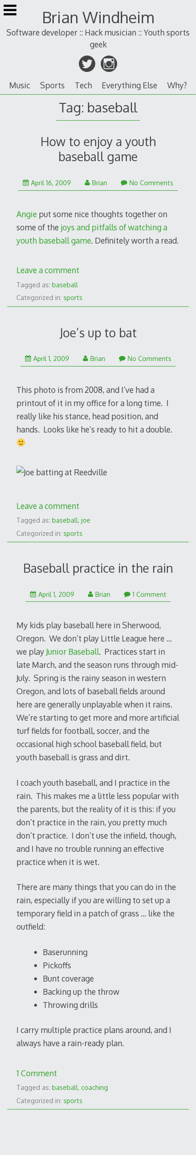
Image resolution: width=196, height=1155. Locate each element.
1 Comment (149, 594)
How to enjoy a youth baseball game (98, 149)
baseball (65, 285)
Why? (177, 85)
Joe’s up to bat (98, 332)
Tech (83, 85)
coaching (94, 1087)
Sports (52, 85)
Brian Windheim (98, 17)
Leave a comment (47, 270)
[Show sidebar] (10, 11)
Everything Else (129, 85)
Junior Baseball (72, 651)
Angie (26, 214)
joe (85, 520)
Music (19, 85)
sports (73, 297)
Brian (99, 183)
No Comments (151, 183)
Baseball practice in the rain (98, 567)
